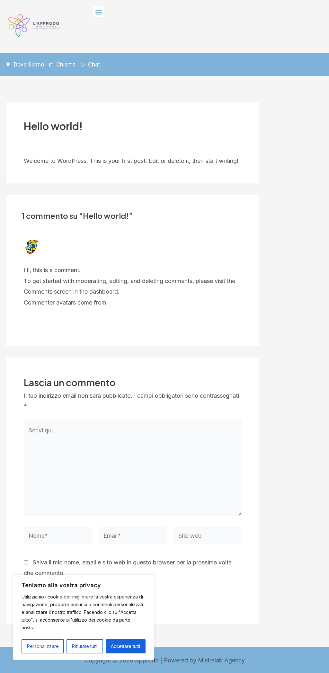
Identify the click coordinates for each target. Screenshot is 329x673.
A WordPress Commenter (85, 243)
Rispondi (230, 323)
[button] (98, 11)
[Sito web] (207, 536)
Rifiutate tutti (85, 646)
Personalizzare (43, 646)
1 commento (40, 139)
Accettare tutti (125, 646)
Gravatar (119, 302)
